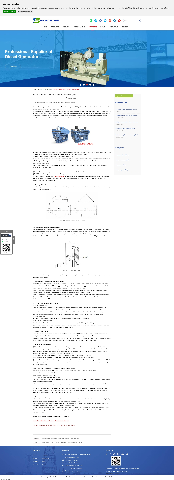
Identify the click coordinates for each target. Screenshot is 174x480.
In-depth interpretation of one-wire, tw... (126, 122)
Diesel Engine (48, 89)
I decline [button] (12, 11)
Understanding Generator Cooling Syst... (127, 135)
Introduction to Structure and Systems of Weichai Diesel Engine (62, 442)
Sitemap (125, 471)
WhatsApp (6, 241)
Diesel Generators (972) (123, 160)
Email (5, 239)
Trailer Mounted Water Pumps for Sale (103, 477)
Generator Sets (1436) (122, 155)
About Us (67, 27)
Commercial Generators (83, 477)
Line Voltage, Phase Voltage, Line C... (126, 128)
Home (45, 27)
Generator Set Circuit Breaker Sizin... (126, 109)
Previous (36, 438)
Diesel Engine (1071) (122, 170)
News (102, 27)
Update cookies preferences (112, 473)
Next (36, 442)
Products (55, 27)
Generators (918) (121, 165)
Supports (93, 27)
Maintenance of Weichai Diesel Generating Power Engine (60, 438)
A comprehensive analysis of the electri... (127, 115)
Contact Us (113, 27)
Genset (125, 27)
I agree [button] (6, 11)
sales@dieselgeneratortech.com (78, 471)
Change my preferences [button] (24, 11)
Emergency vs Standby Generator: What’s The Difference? (58, 477)
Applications (79, 27)
